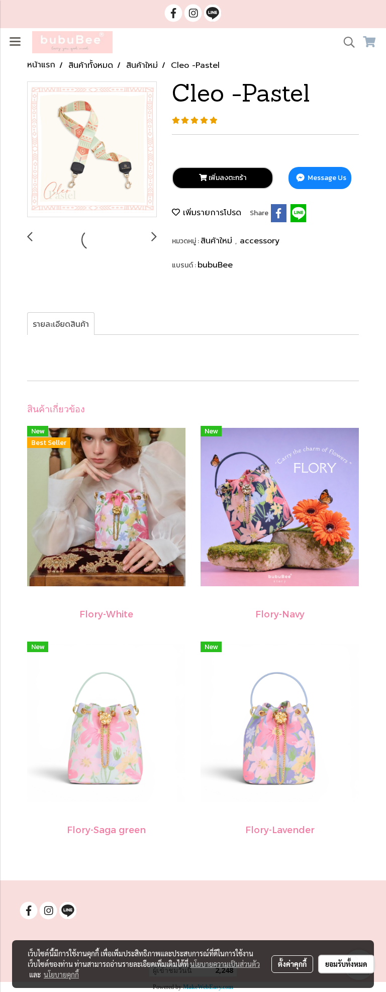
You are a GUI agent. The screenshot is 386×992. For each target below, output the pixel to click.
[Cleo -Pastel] (92, 150)
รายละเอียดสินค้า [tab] (61, 324)
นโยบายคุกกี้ (61, 974)
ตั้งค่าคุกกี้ (292, 963)
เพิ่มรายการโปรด (210, 213)
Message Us (326, 177)
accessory (259, 241)
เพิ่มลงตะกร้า (226, 177)
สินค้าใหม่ (218, 241)
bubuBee (215, 265)
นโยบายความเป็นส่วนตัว (225, 963)
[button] (346, 42)
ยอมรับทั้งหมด (346, 963)
